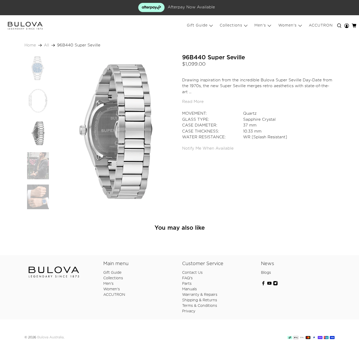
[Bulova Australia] (25, 25)
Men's (260, 25)
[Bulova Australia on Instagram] (275, 284)
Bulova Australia (50, 337)
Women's (287, 25)
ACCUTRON (321, 25)
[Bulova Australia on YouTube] (269, 284)
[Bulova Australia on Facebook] (263, 284)
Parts (187, 283)
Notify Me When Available (208, 148)
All (46, 45)
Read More (193, 101)
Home (30, 45)
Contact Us (192, 272)
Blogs (266, 272)
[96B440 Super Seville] (115, 132)
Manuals (189, 289)
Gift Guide (197, 25)
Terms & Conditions (199, 305)
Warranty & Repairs (199, 294)
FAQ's (187, 278)
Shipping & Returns (199, 300)
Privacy (188, 311)
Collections (231, 25)
